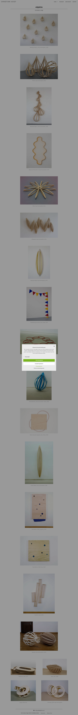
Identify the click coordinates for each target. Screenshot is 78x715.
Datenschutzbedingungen (39, 368)
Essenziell (27, 356)
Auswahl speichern (39, 363)
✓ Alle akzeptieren (39, 360)
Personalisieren (39, 366)
